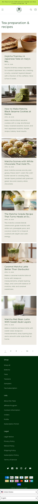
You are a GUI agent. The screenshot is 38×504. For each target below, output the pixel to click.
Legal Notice (9, 437)
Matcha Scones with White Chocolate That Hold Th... (19, 162)
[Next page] (33, 351)
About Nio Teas (10, 401)
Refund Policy (9, 446)
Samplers (7, 384)
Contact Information (12, 410)
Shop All (7, 365)
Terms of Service (10, 460)
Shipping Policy (10, 450)
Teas (6, 374)
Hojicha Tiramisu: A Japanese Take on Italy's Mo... (17, 59)
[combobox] (19, 492)
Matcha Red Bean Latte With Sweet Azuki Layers (18, 320)
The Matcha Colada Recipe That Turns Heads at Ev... (19, 215)
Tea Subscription (10, 388)
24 (27, 351)
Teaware (7, 379)
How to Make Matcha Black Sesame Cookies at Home (18, 111)
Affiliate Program (10, 406)
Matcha (7, 370)
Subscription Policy (11, 455)
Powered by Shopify (22, 488)
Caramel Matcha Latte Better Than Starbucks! (17, 267)
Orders (6, 415)
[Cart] (35, 9)
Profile (6, 419)
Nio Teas (16, 488)
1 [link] (5, 351)
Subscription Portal (11, 424)
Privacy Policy (9, 441)
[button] (2, 9)
